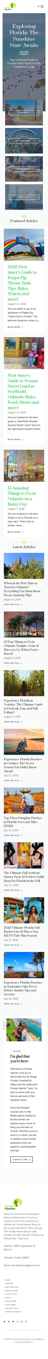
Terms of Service (14, 1312)
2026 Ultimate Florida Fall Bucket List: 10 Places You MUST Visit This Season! (22, 932)
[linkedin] (26, 1321)
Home (8, 1280)
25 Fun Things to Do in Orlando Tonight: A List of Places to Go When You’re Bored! (21, 648)
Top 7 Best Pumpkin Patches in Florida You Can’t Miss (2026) (23, 822)
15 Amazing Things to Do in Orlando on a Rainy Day (22, 496)
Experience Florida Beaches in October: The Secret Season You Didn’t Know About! (23, 765)
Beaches (9, 1284)
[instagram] (9, 1321)
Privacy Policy (12, 1308)
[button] (38, 6)
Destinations (12, 1287)
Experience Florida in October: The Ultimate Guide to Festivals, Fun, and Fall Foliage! (23, 706)
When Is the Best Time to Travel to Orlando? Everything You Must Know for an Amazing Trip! (22, 589)
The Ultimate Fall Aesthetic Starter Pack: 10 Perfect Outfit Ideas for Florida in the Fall (24, 877)
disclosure (11, 1301)
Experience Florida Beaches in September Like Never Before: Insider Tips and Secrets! (23, 988)
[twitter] (13, 1321)
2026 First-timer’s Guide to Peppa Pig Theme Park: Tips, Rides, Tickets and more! (22, 283)
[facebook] (5, 1321)
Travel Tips (11, 1294)
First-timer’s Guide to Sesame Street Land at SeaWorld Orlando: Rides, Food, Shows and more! (23, 391)
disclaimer (11, 1305)
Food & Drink (12, 1291)
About (9, 1298)
